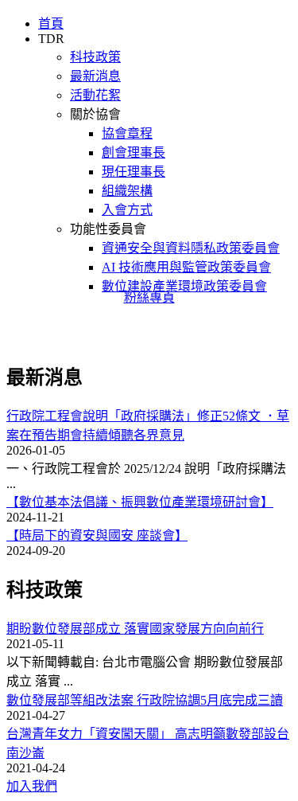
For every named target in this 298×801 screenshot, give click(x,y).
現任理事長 (133, 171)
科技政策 (95, 57)
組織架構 (127, 190)
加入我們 (31, 786)
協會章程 (127, 133)
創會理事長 (133, 152)
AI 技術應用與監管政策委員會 (186, 267)
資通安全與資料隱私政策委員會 (191, 248)
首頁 (51, 23)
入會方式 (127, 210)
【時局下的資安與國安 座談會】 (97, 535)
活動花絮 (95, 95)
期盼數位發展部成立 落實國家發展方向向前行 (135, 628)
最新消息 (95, 76)
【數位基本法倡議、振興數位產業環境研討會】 (139, 502)
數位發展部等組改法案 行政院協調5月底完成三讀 (144, 700)
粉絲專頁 (149, 297)
